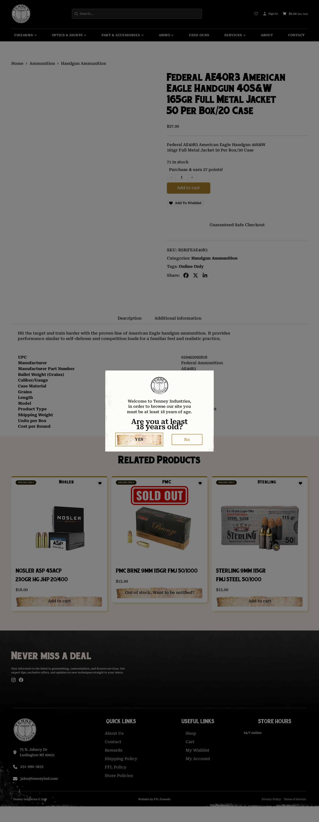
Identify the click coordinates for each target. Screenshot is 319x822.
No (187, 439)
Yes (139, 439)
